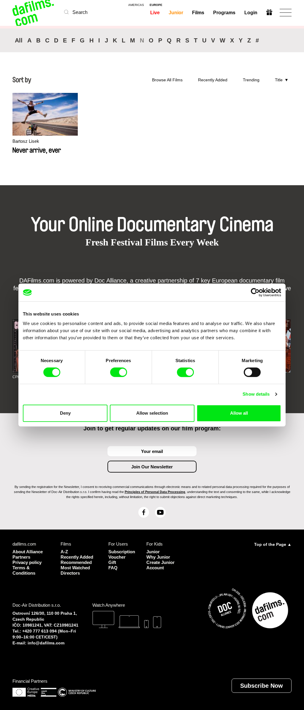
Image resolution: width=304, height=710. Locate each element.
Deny (65, 413)
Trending (251, 79)
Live (155, 12)
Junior (176, 12)
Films (198, 12)
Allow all (239, 413)
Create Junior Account (160, 565)
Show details (256, 394)
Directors (70, 573)
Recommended (76, 562)
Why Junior (158, 557)
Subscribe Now (261, 685)
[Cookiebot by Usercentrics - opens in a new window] (255, 292)
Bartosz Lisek (25, 141)
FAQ (113, 567)
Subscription (120, 551)
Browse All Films (167, 79)
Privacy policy (27, 562)
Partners (21, 557)
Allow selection (152, 413)
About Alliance (27, 551)
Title (279, 79)
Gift (112, 562)
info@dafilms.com (46, 643)
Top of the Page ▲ (273, 544)
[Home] (33, 12)
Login (250, 12)
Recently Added (212, 79)
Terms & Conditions (23, 570)
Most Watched (75, 567)
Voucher (117, 557)
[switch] (118, 372)
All (19, 40)
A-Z (64, 551)
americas (136, 5)
